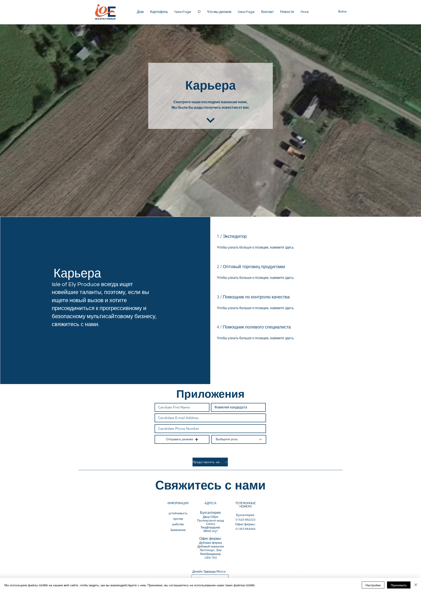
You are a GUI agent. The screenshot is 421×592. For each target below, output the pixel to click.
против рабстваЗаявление (178, 524)
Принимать (399, 585)
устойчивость (178, 513)
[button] (159, 12)
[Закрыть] (415, 584)
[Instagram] (287, 572)
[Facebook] (297, 572)
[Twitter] (277, 572)
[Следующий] (210, 120)
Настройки (373, 585)
